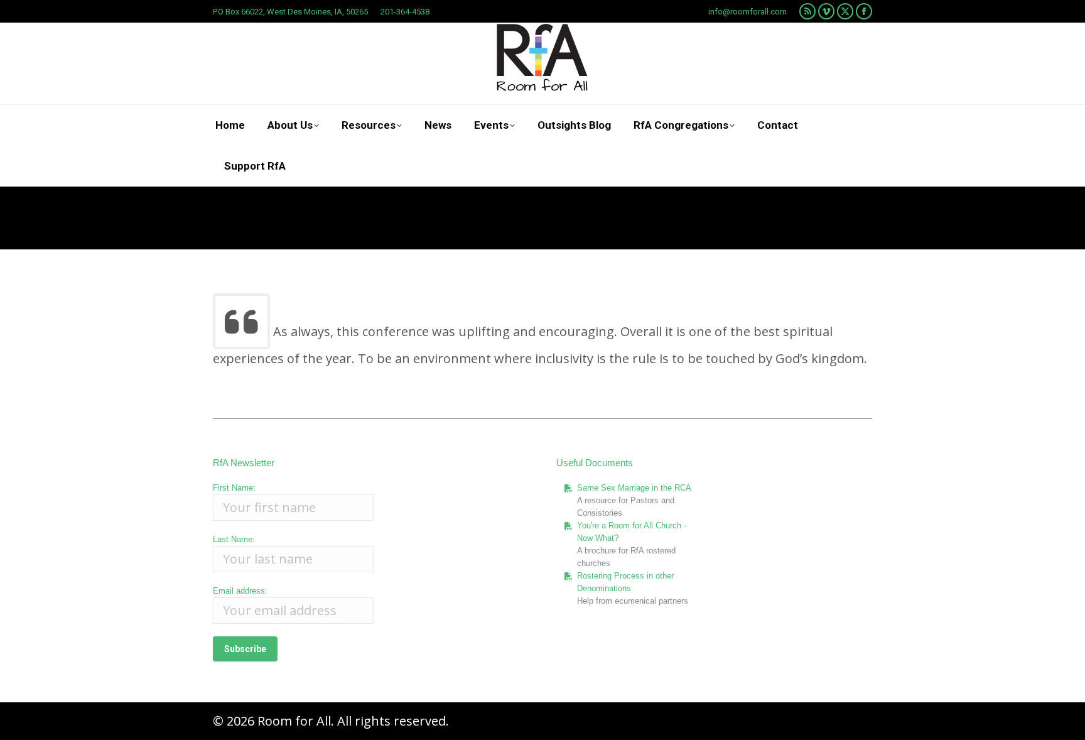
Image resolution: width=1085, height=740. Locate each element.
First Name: (234, 487)
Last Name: (234, 539)
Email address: (240, 591)
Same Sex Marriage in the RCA (634, 487)
